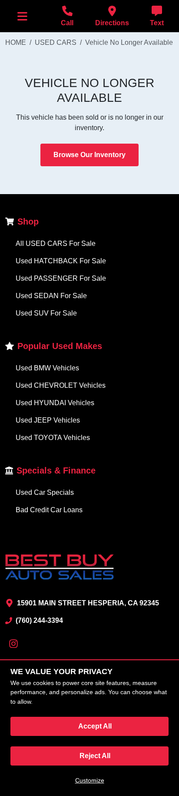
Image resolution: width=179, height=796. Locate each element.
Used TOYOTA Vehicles (53, 437)
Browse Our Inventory (89, 154)
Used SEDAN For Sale (51, 295)
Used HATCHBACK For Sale (61, 261)
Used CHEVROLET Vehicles (61, 385)
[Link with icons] (15, 643)
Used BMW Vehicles (47, 368)
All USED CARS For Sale (56, 243)
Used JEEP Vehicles (48, 420)
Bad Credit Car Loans (49, 510)
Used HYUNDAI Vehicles (55, 402)
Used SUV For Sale (46, 313)
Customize (89, 780)
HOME (15, 42)
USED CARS (55, 42)
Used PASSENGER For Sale (61, 278)
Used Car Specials (45, 492)
